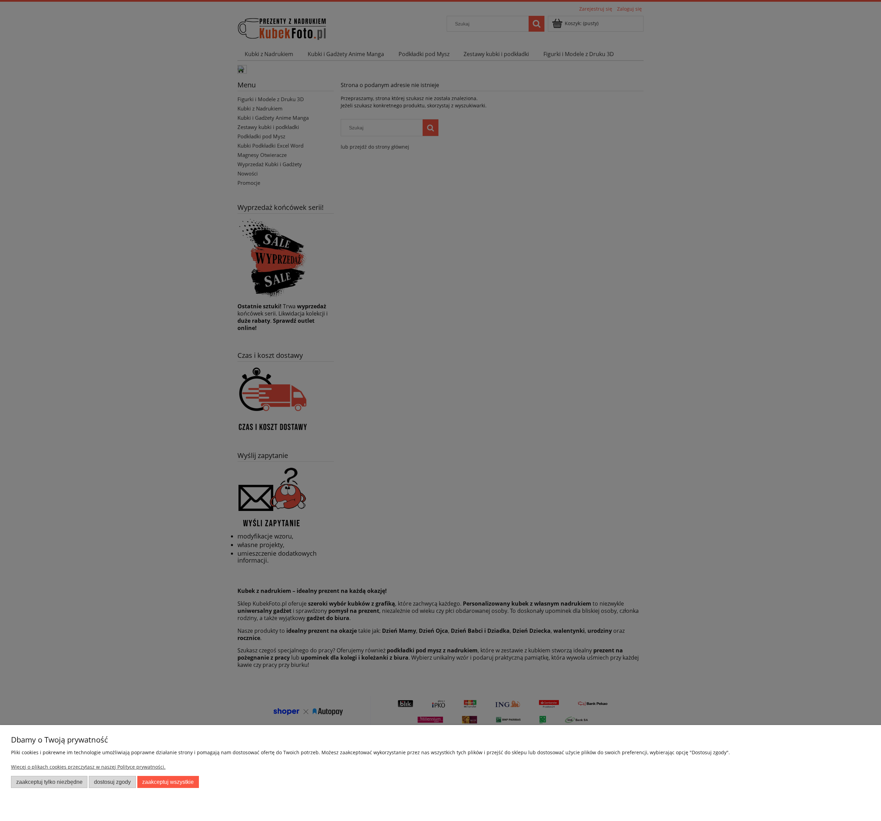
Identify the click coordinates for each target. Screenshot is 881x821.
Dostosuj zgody (112, 782)
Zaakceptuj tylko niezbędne (49, 782)
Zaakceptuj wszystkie (168, 782)
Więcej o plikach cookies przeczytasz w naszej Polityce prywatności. (88, 767)
